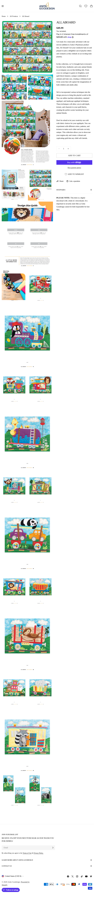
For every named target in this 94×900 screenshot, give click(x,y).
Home (4, 16)
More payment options (74, 167)
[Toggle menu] (2, 6)
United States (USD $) (13, 876)
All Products (14, 16)
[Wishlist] (86, 6)
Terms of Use (27, 853)
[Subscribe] (53, 848)
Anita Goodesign (14, 882)
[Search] (80, 6)
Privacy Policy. (38, 853)
